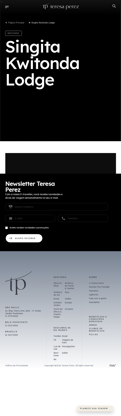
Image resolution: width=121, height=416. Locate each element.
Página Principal (16, 22)
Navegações (68, 346)
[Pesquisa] (114, 6)
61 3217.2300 (11, 335)
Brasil (56, 298)
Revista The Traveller (99, 287)
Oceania (69, 309)
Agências (93, 294)
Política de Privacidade (16, 365)
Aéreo (93, 325)
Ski (55, 359)
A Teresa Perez (96, 283)
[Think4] (112, 365)
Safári (65, 353)
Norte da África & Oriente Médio (58, 313)
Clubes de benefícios (97, 329)
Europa (68, 302)
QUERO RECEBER (24, 238)
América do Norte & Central (69, 286)
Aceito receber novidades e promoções (29, 227)
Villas (93, 334)
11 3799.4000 (11, 316)
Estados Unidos (58, 304)
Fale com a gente (97, 298)
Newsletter (94, 302)
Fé (55, 340)
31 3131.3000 (11, 325)
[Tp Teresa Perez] (60, 7)
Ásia (67, 292)
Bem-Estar (56, 354)
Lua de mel (57, 347)
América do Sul (58, 293)
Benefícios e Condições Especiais (98, 319)
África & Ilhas (58, 284)
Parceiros (93, 290)
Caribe (68, 298)
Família (57, 336)
